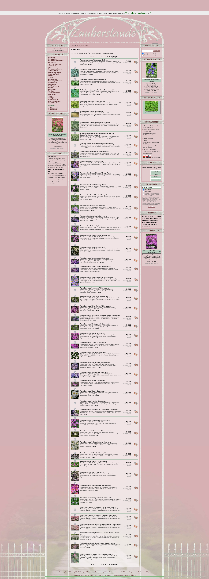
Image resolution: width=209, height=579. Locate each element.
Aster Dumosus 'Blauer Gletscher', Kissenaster (96, 277)
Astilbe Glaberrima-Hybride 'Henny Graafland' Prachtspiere (100, 524)
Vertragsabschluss (148, 127)
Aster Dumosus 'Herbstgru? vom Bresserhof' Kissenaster (100, 315)
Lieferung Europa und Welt (150, 146)
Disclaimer (146, 136)
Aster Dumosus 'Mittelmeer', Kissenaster (94, 372)
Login (52, 50)
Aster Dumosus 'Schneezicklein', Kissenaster (96, 442)
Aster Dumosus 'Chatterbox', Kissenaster (94, 288)
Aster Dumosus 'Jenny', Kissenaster (92, 333)
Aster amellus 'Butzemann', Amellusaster (94, 151)
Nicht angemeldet (57, 48)
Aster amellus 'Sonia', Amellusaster (92, 206)
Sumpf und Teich (53, 74)
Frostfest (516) (52, 65)
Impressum (137, 42)
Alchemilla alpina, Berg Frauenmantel (93, 80)
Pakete (50, 96)
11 (117, 57)
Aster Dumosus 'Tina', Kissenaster (92, 472)
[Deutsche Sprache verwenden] (143, 42)
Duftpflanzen (52, 62)
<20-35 (156, 171)
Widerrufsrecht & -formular (151, 126)
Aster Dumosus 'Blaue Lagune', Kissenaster (95, 266)
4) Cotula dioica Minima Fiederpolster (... (152, 116)
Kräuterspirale (147, 131)
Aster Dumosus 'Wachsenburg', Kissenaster (95, 485)
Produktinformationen (149, 135)
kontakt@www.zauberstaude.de (114, 575)
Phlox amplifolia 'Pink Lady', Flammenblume (152, 251)
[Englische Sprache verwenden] (145, 42)
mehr (90, 64)
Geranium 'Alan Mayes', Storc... (151, 80)
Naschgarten (52, 79)
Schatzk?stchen (53, 103)
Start (73, 45)
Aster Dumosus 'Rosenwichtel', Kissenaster (95, 420)
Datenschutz (84, 42)
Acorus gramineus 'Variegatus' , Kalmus (94, 60)
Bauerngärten (52, 82)
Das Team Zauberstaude (149, 149)
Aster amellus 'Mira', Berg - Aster (91, 161)
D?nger (50, 88)
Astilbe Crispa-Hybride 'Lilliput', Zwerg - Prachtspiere (98, 507)
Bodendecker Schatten (55, 61)
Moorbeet (51, 91)
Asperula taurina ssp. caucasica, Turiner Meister (96, 143)
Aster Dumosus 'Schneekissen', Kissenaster (95, 431)
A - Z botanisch (53, 108)
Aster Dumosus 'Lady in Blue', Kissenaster (95, 363)
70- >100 (156, 179)
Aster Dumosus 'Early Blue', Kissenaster (94, 296)
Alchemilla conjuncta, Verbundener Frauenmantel (97, 90)
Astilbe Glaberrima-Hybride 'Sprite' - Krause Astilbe (98, 543)
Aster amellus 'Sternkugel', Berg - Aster (93, 216)
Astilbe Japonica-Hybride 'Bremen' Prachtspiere (96, 554)
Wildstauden (52, 84)
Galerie (145, 140)
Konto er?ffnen (59, 50)
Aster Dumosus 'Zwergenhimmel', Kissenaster (96, 498)
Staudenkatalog (147, 147)
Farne (50, 67)
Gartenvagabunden (54, 101)
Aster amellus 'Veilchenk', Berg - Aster (93, 226)
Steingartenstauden (54, 72)
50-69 (156, 177)
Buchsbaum (52, 89)
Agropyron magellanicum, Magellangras (93, 69)
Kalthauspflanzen (54, 93)
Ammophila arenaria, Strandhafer (91, 111)
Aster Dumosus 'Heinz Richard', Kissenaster (95, 306)
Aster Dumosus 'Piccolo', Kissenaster (93, 401)
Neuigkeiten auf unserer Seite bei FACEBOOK (151, 152)
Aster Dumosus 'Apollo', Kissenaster (92, 247)
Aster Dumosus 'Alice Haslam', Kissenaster (95, 235)
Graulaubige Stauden (55, 81)
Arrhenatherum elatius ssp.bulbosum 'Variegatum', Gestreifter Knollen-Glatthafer (97, 134)
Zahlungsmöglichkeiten (149, 133)
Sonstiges (51, 98)
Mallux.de (133, 575)
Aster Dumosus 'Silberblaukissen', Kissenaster (96, 453)
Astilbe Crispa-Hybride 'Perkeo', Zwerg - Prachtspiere (98, 515)
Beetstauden (52, 59)
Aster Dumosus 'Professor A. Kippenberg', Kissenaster (99, 409)
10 (114, 57)
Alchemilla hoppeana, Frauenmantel (92, 101)
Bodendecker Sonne (55, 69)
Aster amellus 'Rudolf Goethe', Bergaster (94, 195)
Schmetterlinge (53, 71)
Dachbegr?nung (53, 86)
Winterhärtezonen (148, 138)
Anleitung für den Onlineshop (151, 129)
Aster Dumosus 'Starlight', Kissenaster (93, 461)
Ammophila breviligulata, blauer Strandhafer (95, 122)
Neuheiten (51, 57)
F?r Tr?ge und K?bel (82, 45)
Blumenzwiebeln (53, 99)
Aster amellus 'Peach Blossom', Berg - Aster (95, 173)
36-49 (156, 174)
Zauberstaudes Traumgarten (151, 142)
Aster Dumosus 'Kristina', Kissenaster (93, 352)
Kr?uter (50, 77)
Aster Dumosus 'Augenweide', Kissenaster (95, 258)
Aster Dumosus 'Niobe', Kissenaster (92, 391)
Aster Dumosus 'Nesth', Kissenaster (92, 381)
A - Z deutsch (52, 110)
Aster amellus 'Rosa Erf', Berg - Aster (93, 185)
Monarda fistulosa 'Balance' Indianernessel (57, 134)
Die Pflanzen (146, 144)
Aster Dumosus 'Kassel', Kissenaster (93, 343)
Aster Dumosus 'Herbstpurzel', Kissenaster (95, 324)
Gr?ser (50, 76)
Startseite (71, 42)
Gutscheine (52, 94)
